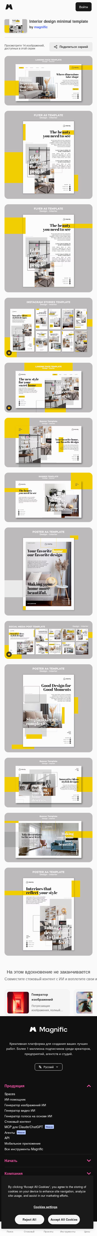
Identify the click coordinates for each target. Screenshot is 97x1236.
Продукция (14, 1085)
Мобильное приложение (23, 1143)
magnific (41, 26)
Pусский (49, 1067)
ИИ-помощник (15, 1099)
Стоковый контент (18, 1121)
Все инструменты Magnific (24, 1149)
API (7, 1138)
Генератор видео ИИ (20, 1110)
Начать (11, 1160)
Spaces (10, 1094)
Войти (83, 7)
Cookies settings (45, 1207)
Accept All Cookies (64, 1219)
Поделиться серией (74, 46)
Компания (14, 1173)
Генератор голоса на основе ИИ (28, 1116)
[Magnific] (9, 6)
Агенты (15, 1132)
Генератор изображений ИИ (25, 1105)
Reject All (29, 1219)
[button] (48, 1067)
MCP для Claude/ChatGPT (29, 1126)
